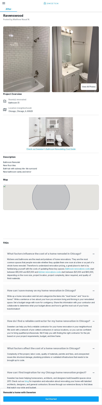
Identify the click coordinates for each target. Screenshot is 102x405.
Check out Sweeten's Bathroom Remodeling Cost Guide (51, 149)
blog (27, 381)
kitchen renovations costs (50, 272)
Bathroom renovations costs (77, 269)
